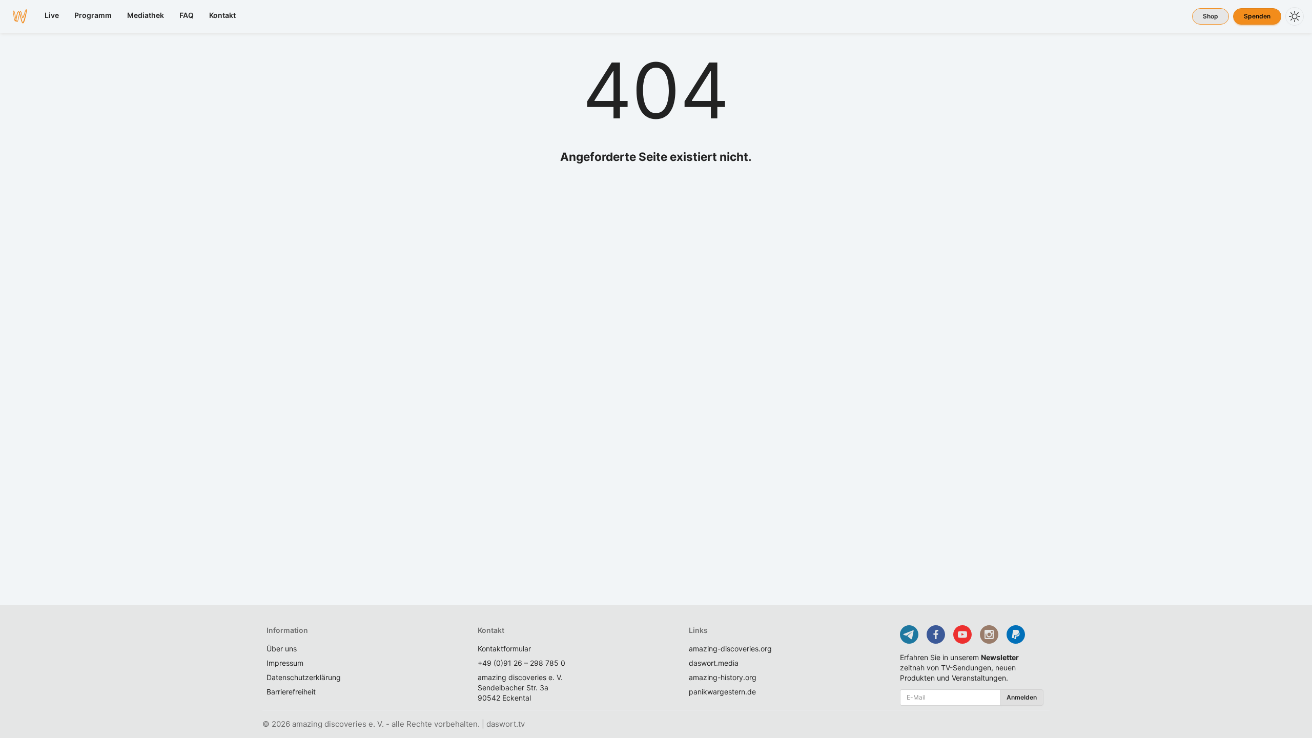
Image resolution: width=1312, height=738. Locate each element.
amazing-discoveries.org (730, 648)
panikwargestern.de (722, 691)
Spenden (1257, 16)
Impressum (284, 663)
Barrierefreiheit (291, 691)
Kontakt (222, 15)
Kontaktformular (504, 648)
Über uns (281, 648)
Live (52, 15)
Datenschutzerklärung (303, 677)
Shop (1210, 16)
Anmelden (1022, 697)
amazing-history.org (722, 677)
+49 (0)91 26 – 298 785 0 (521, 663)
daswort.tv (505, 724)
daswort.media (714, 663)
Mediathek (145, 15)
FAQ (186, 15)
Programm (93, 15)
